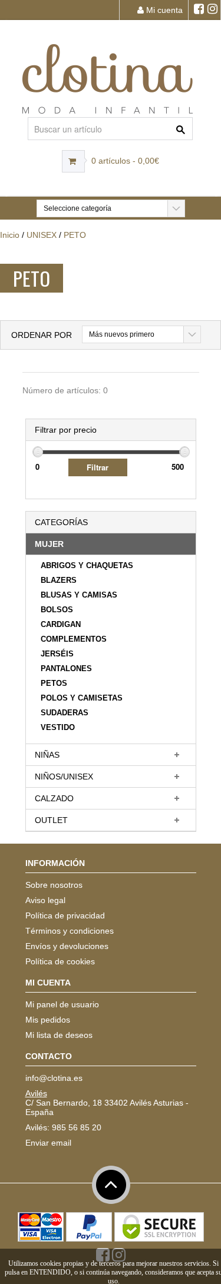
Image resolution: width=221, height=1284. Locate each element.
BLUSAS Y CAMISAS (79, 594)
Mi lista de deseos (59, 1035)
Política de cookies (60, 961)
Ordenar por (41, 335)
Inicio (9, 235)
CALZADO (54, 798)
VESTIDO (58, 727)
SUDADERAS (64, 712)
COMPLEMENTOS (74, 639)
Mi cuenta (163, 10)
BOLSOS (57, 609)
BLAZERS (59, 580)
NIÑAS (47, 754)
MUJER (49, 544)
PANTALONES (66, 668)
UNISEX (42, 235)
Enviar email (48, 1142)
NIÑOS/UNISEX (64, 776)
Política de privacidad (65, 915)
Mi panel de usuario (62, 1004)
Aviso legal (45, 900)
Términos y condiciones (69, 930)
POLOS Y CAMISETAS (82, 698)
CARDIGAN (61, 624)
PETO (75, 235)
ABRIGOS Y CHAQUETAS (87, 565)
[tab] (111, 544)
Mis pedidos (47, 1019)
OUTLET (51, 820)
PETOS (54, 683)
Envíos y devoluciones (66, 946)
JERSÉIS (57, 653)
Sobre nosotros (54, 885)
